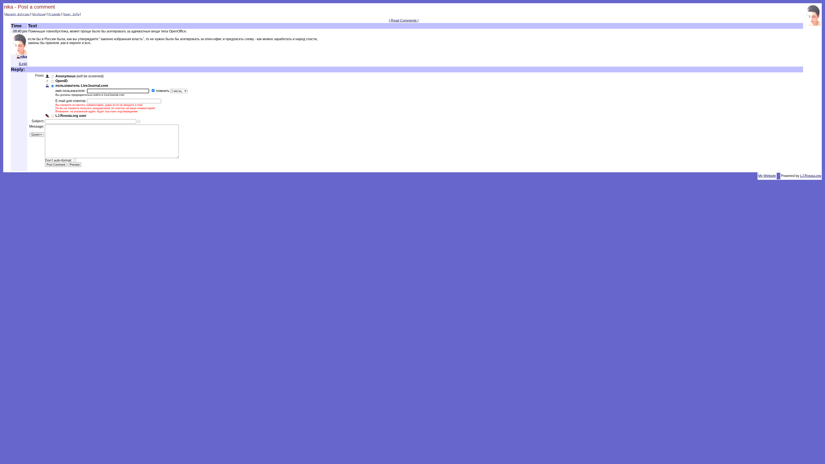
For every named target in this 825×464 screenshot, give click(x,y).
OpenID (61, 81)
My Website (767, 176)
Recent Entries (18, 14)
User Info (71, 14)
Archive (39, 14)
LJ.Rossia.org (810, 176)
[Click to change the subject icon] (138, 121)
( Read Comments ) (404, 20)
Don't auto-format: (59, 160)
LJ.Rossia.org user (70, 116)
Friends (55, 14)
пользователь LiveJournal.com (81, 85)
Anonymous (65, 76)
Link (23, 64)
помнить (163, 91)
